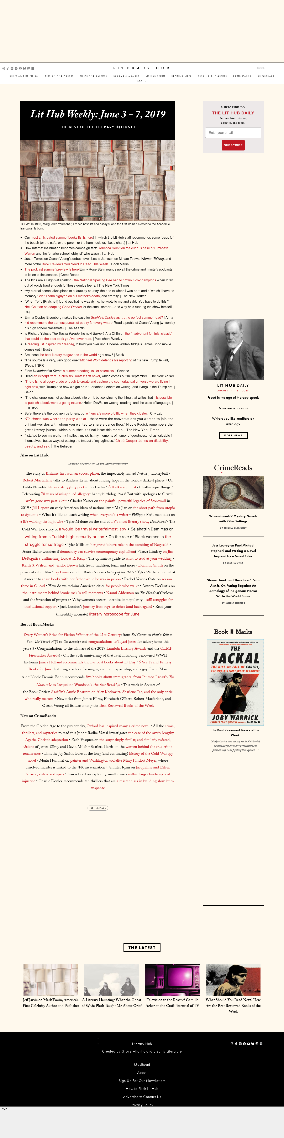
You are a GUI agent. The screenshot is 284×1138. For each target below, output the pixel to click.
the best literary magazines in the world (68, 354)
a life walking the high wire (41, 522)
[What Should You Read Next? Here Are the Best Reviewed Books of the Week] (233, 991)
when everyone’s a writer (109, 515)
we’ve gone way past (46, 501)
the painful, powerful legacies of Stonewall (132, 501)
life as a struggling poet (66, 487)
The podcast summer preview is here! (52, 269)
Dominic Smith (150, 566)
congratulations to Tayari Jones (112, 642)
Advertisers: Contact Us (142, 1096)
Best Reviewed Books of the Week (126, 706)
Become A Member (127, 76)
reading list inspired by (51, 344)
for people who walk (121, 586)
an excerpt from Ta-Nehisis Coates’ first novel (66, 375)
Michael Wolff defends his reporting (106, 360)
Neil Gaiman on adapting (53, 306)
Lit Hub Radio (155, 76)
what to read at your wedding (149, 559)
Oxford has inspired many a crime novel (117, 726)
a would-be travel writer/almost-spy (92, 529)
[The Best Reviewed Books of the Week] (235, 683)
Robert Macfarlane (37, 481)
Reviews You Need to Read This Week (75, 264)
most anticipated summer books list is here (62, 237)
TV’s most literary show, (130, 522)
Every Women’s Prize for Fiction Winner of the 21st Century (72, 635)
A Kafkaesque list (122, 487)
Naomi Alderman (120, 593)
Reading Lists (182, 76)
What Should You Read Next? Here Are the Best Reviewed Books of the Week (233, 1006)
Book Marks (242, 76)
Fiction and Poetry (59, 76)
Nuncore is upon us (233, 408)
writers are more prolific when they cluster (116, 413)
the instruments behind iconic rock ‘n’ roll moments (62, 593)
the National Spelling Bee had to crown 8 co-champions (115, 280)
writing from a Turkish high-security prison (64, 536)
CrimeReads (266, 76)
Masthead (142, 1064)
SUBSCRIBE (233, 145)
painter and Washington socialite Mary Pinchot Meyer (113, 761)
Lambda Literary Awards (126, 649)
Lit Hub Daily (98, 808)
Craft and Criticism (24, 76)
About (142, 1072)
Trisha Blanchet (235, 528)
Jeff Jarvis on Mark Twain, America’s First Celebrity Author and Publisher (51, 1003)
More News (233, 435)
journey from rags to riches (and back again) (117, 607)
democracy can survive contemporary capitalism (97, 552)
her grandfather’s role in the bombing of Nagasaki (129, 545)
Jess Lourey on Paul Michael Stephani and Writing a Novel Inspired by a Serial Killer (233, 550)
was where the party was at (56, 419)
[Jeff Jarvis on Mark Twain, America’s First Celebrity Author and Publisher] (50, 991)
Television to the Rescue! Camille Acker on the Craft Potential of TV (172, 1003)
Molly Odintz (235, 603)
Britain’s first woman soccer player (72, 474)
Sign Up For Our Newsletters (142, 1080)
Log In (142, 81)
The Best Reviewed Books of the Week (235, 732)
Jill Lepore (40, 508)
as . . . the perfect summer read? (127, 317)
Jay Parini (61, 572)
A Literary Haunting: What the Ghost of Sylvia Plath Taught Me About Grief (112, 1003)
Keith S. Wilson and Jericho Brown (50, 566)
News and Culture (93, 76)
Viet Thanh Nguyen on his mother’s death (69, 295)
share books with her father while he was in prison (81, 579)
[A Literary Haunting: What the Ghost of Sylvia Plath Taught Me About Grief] (111, 991)
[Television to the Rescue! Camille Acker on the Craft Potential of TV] (172, 991)
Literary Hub (142, 68)
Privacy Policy (142, 1104)
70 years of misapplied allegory (65, 494)
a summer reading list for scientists (88, 370)
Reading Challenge (212, 76)
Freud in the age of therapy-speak (233, 397)
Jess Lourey (235, 562)
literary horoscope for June (114, 614)
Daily (233, 385)
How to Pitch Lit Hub (142, 1088)
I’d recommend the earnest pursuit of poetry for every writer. (69, 322)
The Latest (142, 948)
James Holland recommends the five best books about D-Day (87, 662)
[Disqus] (97, 864)
